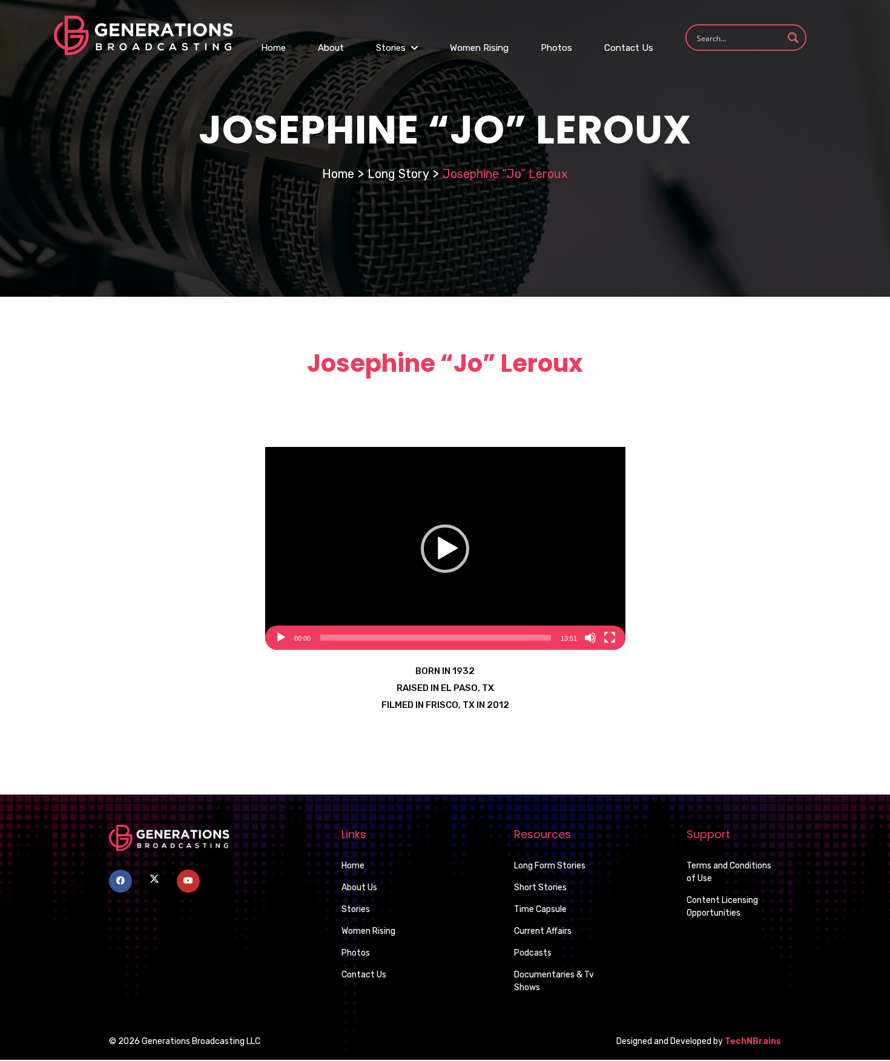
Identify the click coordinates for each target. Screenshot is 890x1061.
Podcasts (533, 953)
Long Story (398, 174)
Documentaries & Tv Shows (554, 981)
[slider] (435, 638)
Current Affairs (543, 931)
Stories (392, 47)
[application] (445, 548)
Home (273, 47)
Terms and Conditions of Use (729, 872)
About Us (359, 887)
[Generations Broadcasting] (143, 35)
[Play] (281, 638)
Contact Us (628, 47)
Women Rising (479, 47)
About (331, 47)
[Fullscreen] (610, 638)
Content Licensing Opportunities (722, 906)
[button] (445, 548)
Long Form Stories (549, 866)
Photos (556, 47)
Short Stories (540, 887)
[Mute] (590, 638)
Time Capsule (540, 909)
